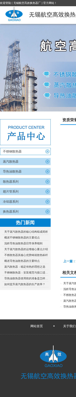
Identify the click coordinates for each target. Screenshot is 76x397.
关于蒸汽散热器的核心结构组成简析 (26, 231)
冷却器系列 (11, 201)
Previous (7, 67)
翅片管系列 (11, 191)
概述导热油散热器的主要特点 (22, 260)
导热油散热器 (12, 171)
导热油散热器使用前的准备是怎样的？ (26, 278)
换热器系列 (11, 211)
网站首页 (36, 326)
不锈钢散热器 (12, 151)
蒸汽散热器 (11, 161)
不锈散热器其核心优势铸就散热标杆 (26, 255)
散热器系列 (11, 181)
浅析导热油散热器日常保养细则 (23, 243)
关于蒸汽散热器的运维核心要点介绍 (26, 249)
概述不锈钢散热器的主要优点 (22, 237)
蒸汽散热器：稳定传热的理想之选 (24, 266)
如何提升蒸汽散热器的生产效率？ (24, 284)
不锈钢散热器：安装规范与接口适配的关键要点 (26, 272)
